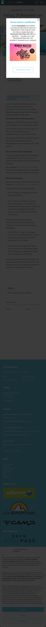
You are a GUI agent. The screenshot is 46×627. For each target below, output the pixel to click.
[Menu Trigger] (2, 2)
